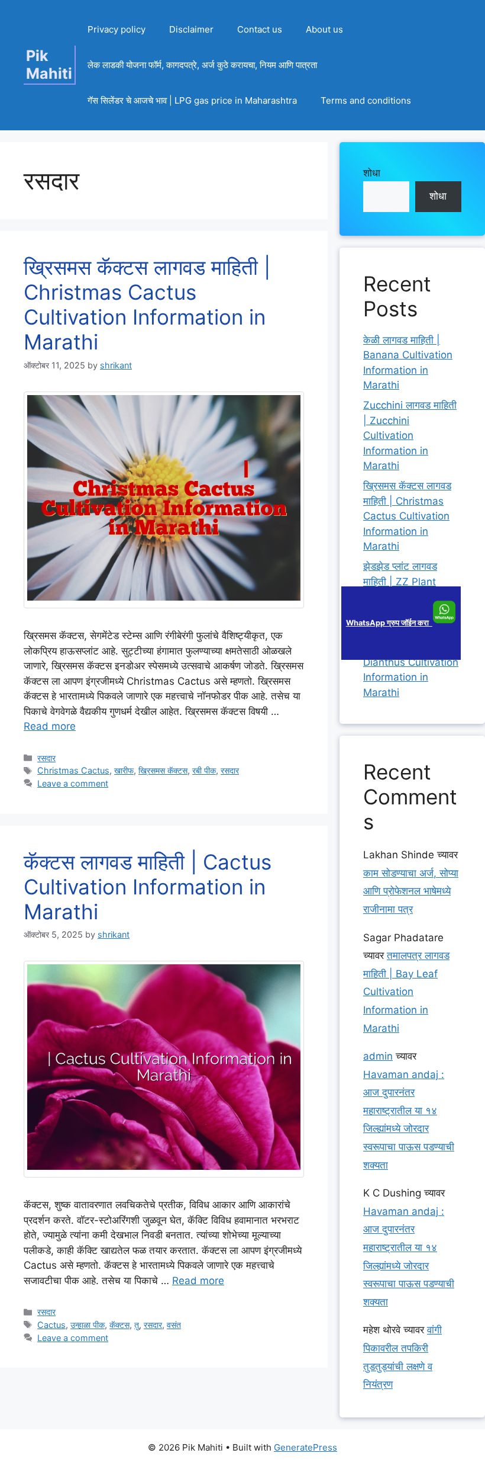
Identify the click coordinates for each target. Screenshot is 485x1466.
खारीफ (124, 770)
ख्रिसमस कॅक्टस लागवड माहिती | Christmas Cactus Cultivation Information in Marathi (147, 304)
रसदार (46, 758)
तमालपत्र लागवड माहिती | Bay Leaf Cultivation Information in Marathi (406, 991)
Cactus (51, 1325)
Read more (50, 726)
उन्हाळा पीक (87, 1325)
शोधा (371, 173)
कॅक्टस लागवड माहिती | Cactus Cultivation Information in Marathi (147, 886)
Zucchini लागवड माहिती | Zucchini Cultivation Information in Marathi (410, 435)
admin (378, 1056)
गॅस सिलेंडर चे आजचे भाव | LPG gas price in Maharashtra (192, 100)
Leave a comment (72, 783)
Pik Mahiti (49, 64)
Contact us (259, 29)
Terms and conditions (366, 100)
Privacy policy (117, 29)
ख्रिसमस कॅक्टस (162, 770)
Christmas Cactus (73, 770)
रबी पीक (204, 770)
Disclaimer (191, 29)
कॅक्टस (119, 1325)
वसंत (174, 1325)
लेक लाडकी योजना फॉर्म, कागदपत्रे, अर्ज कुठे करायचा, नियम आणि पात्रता (202, 64)
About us (324, 29)
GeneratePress (305, 1447)
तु (136, 1325)
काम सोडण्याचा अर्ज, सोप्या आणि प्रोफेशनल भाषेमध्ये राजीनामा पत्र (410, 891)
